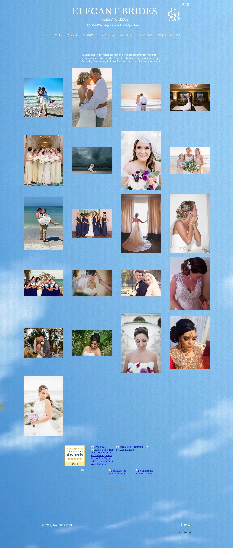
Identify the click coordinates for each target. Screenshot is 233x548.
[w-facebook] (183, 4)
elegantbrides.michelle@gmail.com (122, 25)
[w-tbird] (185, 524)
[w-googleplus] (189, 526)
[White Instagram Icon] (187, 4)
